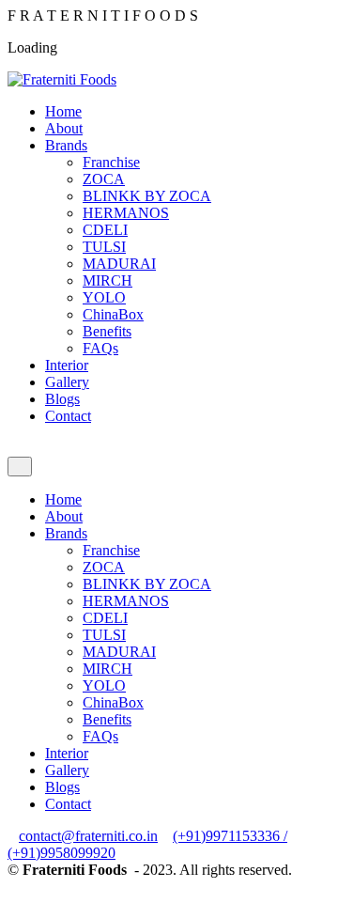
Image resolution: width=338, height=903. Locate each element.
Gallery (67, 382)
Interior (66, 365)
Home (63, 111)
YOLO (104, 297)
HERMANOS (126, 213)
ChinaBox (113, 314)
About (64, 128)
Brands (66, 145)
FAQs (100, 348)
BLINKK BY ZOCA (147, 196)
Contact (68, 416)
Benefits (107, 331)
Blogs (62, 399)
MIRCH (107, 280)
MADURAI (119, 264)
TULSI (104, 247)
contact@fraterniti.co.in (88, 836)
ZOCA (104, 179)
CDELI (105, 230)
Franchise (111, 162)
